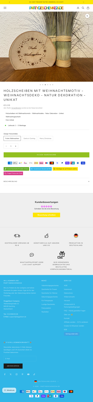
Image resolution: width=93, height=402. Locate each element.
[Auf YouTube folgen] (28, 374)
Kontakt (67, 318)
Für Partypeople (47, 300)
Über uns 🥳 (68, 314)
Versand (67, 300)
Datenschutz (68, 293)
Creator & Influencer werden (74, 326)
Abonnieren (13, 366)
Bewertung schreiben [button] (47, 215)
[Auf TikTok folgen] (34, 374)
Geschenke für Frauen (49, 289)
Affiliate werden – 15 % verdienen (76, 322)
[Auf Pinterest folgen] (22, 374)
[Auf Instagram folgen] (16, 374)
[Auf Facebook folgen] (5, 374)
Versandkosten (16, 108)
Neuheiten (45, 312)
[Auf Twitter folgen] (11, 374)
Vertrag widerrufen (72, 334)
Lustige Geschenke (48, 304)
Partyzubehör (46, 308)
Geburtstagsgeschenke (50, 297)
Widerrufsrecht (69, 297)
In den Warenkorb (46, 155)
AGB (65, 285)
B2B (65, 330)
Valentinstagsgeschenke (50, 285)
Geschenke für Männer (49, 293)
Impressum (68, 289)
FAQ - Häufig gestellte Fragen (74, 311)
